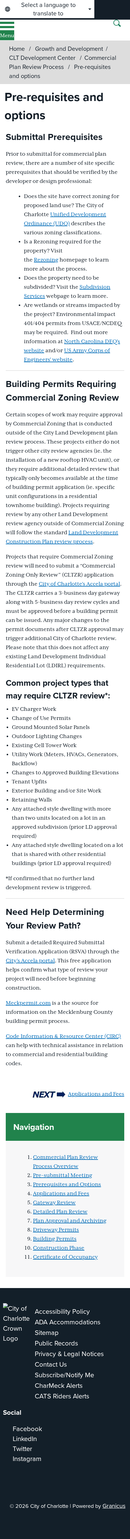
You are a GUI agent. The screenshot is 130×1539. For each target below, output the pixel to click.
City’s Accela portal (30, 961)
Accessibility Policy (62, 1311)
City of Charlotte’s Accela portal (79, 584)
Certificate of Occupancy (65, 1257)
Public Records (56, 1343)
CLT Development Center (43, 57)
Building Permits (54, 1239)
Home (17, 48)
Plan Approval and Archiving (69, 1221)
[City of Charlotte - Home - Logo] (24, 30)
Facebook (27, 1428)
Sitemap (47, 1332)
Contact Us (51, 1364)
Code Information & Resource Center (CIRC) (63, 1036)
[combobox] (47, 9)
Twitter (22, 1448)
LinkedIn (25, 1438)
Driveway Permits (56, 1230)
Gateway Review (54, 1203)
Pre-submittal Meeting (62, 1176)
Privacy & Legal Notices (69, 1353)
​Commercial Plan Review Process (62, 62)
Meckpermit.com (28, 1003)
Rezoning (46, 260)
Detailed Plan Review (60, 1212)
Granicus (113, 1506)
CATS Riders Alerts (62, 1396)
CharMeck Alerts (59, 1385)
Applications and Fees (96, 1094)
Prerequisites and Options (67, 1185)
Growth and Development (69, 48)
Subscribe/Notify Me (64, 1374)
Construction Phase (58, 1248)
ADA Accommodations (67, 1321)
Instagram (27, 1458)
